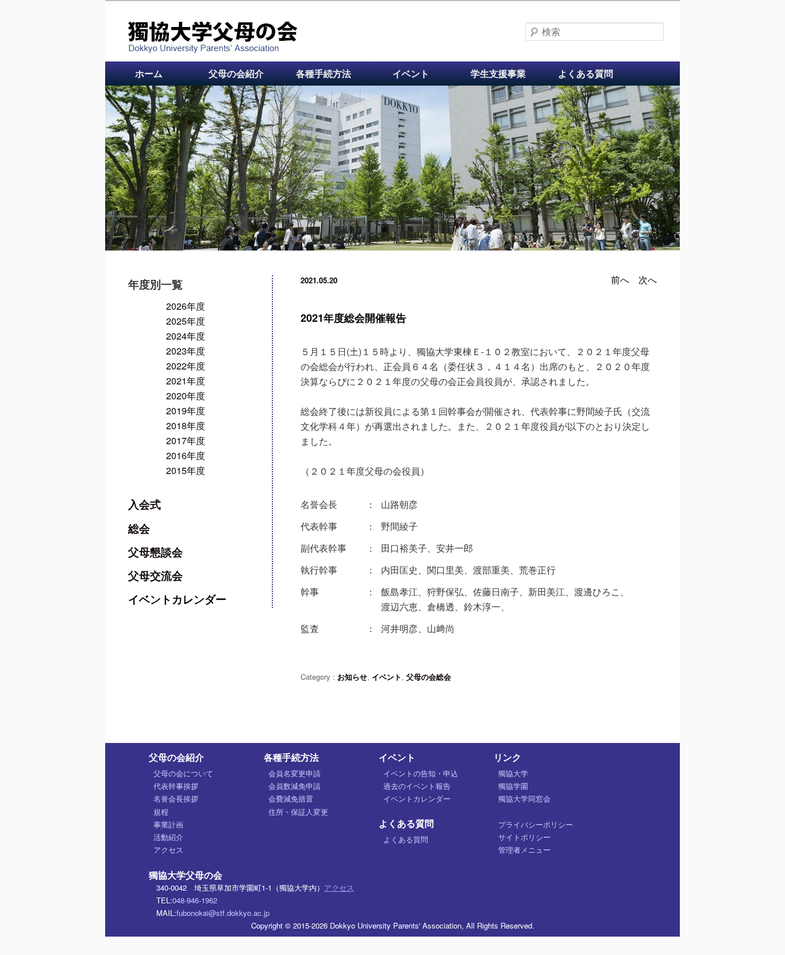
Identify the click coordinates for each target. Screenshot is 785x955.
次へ (647, 279)
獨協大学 (513, 773)
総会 (139, 528)
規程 (160, 811)
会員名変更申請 (294, 773)
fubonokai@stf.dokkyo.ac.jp (223, 912)
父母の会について (183, 773)
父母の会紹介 (236, 73)
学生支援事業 (498, 73)
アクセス (168, 849)
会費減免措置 (290, 798)
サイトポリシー (524, 836)
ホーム (149, 73)
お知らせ (352, 676)
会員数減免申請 (294, 785)
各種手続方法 (323, 73)
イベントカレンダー (177, 599)
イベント (410, 73)
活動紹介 (168, 836)
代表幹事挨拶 (175, 785)
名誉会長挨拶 (175, 798)
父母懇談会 (155, 552)
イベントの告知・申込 (420, 773)
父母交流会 (155, 575)
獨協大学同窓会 (524, 798)
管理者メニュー (524, 849)
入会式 (144, 504)
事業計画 (168, 824)
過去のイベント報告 (417, 785)
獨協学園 (513, 785)
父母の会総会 (428, 676)
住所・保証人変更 (298, 811)
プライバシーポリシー (535, 824)
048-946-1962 (194, 900)
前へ (620, 279)
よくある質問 (585, 73)
